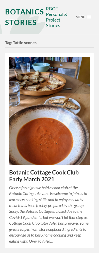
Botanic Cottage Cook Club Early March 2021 (44, 176)
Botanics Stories (24, 17)
